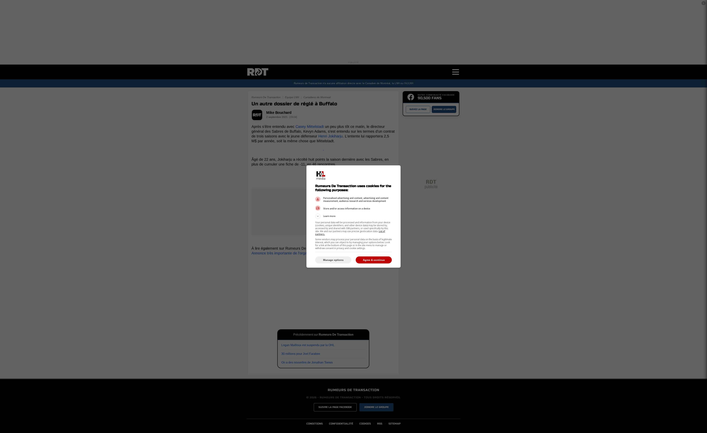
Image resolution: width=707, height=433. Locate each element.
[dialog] (353, 216)
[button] (353, 216)
